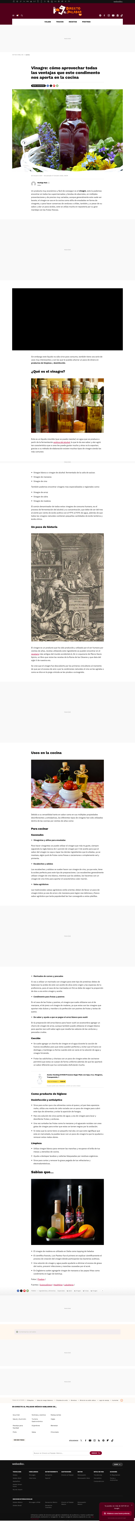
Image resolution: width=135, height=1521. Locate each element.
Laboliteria (69, 1284)
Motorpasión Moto (84, 1478)
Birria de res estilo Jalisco (88, 1400)
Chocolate (55, 1432)
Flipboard (54, 86)
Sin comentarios (39, 85)
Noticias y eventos (39, 1415)
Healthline (58, 1284)
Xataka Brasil (17, 1505)
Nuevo (17, 15)
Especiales (61, 1291)
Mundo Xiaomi (17, 1489)
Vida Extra (32, 1478)
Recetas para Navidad (18, 1427)
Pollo (15, 1432)
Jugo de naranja (104, 1400)
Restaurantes (56, 1415)
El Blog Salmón (115, 1475)
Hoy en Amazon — (56, 1081)
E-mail (57, 86)
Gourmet (16, 1415)
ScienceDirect (46, 1284)
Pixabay (41, 1279)
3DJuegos (32, 1475)
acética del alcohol (61, 442)
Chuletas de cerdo (62, 1400)
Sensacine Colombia (48, 1506)
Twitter (51, 86)
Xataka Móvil (17, 1478)
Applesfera (16, 1481)
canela (27, 54)
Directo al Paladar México (67, 1503)
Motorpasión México (82, 1503)
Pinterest (100, 15)
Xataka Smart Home (17, 1485)
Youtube (113, 15)
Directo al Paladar (67, 1475)
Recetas (73, 22)
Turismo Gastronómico (37, 1420)
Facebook (104, 15)
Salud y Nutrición (19, 1419)
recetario (35, 654)
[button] (43, 183)
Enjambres (36, 1425)
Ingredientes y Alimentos (47, 1291)
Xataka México (17, 1502)
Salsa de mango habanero (45, 1400)
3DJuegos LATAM (34, 1502)
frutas (86, 1291)
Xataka (15, 1475)
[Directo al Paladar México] (67, 10)
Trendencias (98, 1475)
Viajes (47, 22)
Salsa (34, 1432)
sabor (70, 1291)
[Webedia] (18, 1464)
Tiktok (121, 15)
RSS (99, 1440)
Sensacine (48, 1475)
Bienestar (54, 1425)
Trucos (60, 22)
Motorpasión (82, 1475)
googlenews (117, 15)
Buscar (21, 15)
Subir (116, 1464)
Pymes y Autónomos (114, 1479)
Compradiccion (99, 1481)
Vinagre (78, 1291)
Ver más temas (19, 1440)
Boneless (74, 1400)
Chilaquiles (30, 1400)
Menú (13, 15)
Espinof (47, 1478)
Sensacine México (51, 1502)
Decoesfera (97, 1478)
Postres (86, 22)
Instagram (108, 15)
